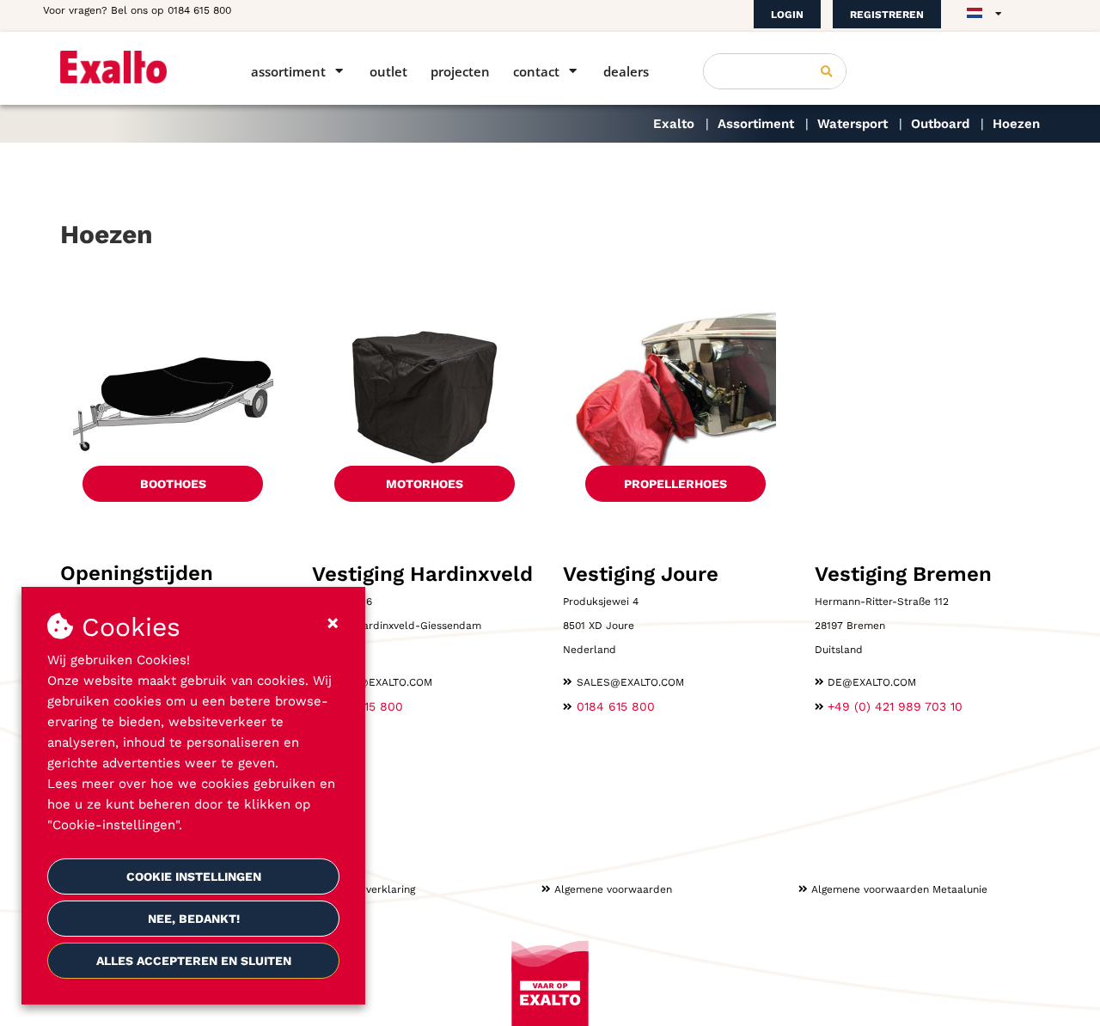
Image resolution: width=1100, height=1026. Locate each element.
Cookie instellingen (193, 876)
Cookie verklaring (372, 889)
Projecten (460, 71)
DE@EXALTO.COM (872, 682)
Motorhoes (424, 484)
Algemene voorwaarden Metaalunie (899, 889)
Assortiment (288, 71)
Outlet (388, 71)
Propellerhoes (675, 484)
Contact (536, 71)
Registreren (887, 15)
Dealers (626, 71)
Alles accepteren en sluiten (193, 961)
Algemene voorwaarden (613, 889)
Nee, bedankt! (194, 918)
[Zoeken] (827, 71)
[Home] (131, 67)
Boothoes (173, 484)
